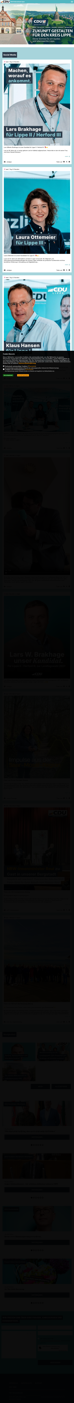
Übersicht (31, 366)
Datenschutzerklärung (27, 363)
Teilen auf (59, 162)
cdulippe (9, 162)
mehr (67, 156)
